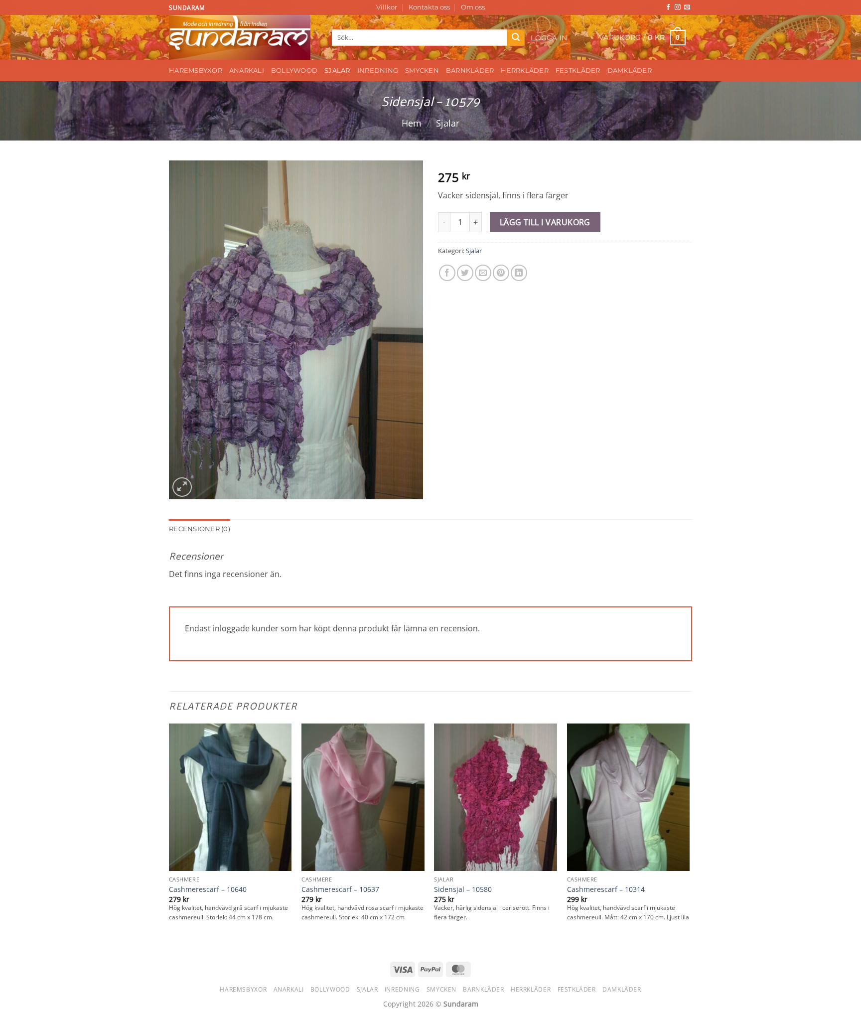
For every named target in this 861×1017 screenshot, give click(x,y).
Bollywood (294, 70)
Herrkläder (525, 70)
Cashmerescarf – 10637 (340, 889)
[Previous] (169, 836)
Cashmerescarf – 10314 (606, 889)
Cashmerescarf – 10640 (208, 889)
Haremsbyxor (195, 70)
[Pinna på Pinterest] (501, 273)
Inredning (377, 70)
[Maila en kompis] (483, 273)
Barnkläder (470, 70)
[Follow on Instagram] (678, 7)
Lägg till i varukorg (545, 222)
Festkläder (578, 70)
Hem (412, 123)
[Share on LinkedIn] (519, 273)
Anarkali (246, 70)
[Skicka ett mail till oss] (687, 7)
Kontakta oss (429, 7)
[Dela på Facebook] (447, 273)
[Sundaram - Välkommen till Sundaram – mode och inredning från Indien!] (243, 37)
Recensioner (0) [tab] (199, 529)
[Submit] (515, 37)
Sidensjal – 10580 (463, 889)
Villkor (386, 7)
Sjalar (337, 70)
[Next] (689, 836)
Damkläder (629, 70)
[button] (549, 38)
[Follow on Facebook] (668, 7)
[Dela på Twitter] (465, 273)
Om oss (473, 7)
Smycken (422, 70)
